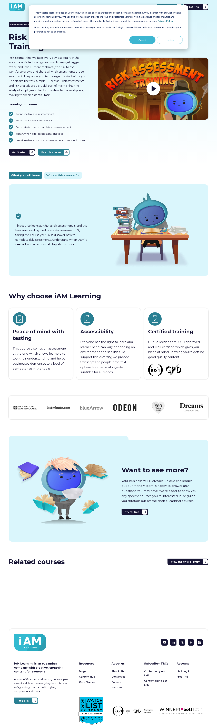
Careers (116, 682)
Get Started (19, 152)
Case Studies (87, 682)
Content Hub (87, 676)
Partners (117, 687)
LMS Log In (184, 671)
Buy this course (51, 152)
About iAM (118, 671)
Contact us (118, 676)
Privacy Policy (165, 20)
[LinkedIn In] (173, 642)
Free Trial (194, 6)
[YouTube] (164, 642)
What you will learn (25, 175)
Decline (170, 39)
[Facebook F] (191, 642)
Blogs (82, 671)
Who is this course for (63, 175)
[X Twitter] (182, 642)
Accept (142, 39)
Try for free (132, 512)
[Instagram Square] (200, 642)
